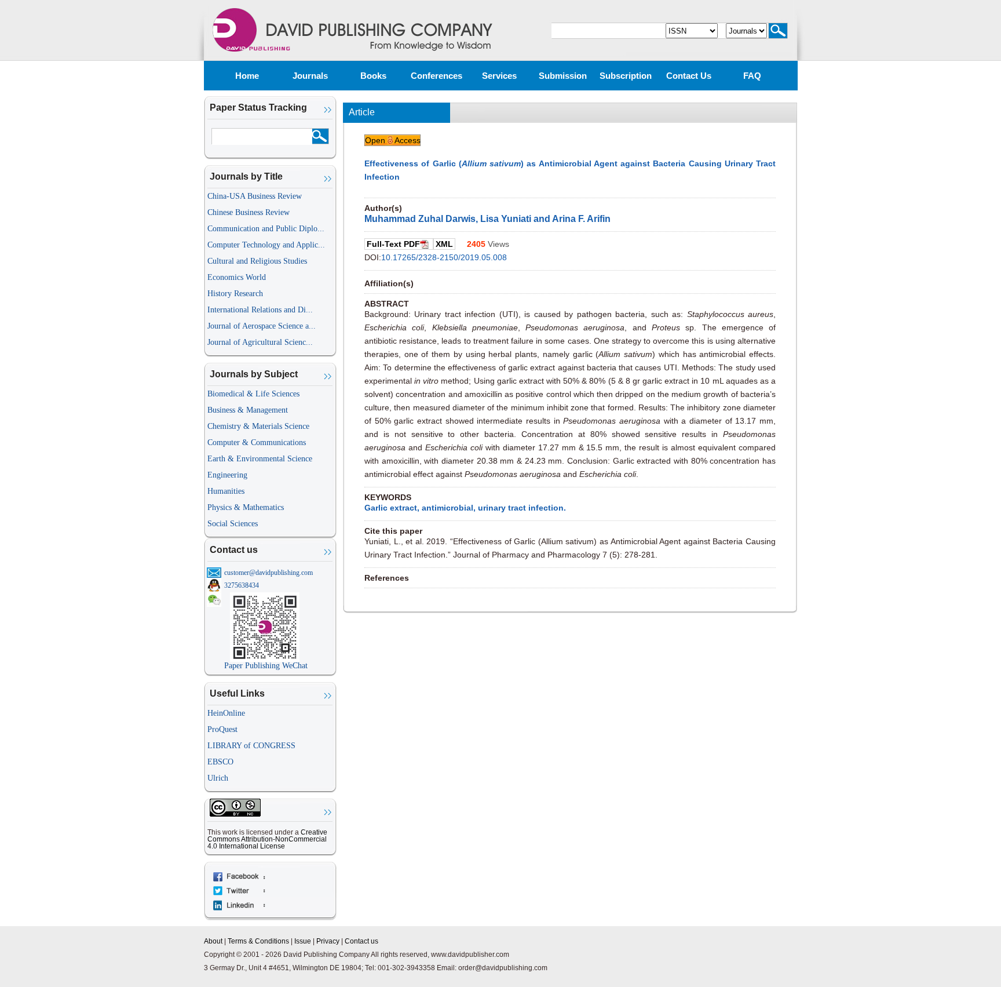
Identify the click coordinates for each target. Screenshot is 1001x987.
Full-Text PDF (393, 244)
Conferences (436, 76)
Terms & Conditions (258, 941)
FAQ (752, 76)
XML (444, 244)
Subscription (626, 76)
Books (373, 76)
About (213, 941)
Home (247, 76)
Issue (302, 941)
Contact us (688, 76)
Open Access (393, 140)
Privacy (327, 941)
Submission (563, 76)
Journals (310, 76)
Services (499, 76)
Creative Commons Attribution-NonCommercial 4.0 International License (267, 839)
